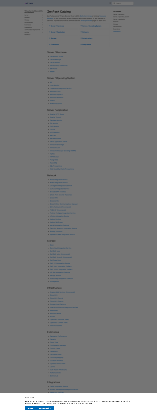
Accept (30, 408)
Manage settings (45, 408)
